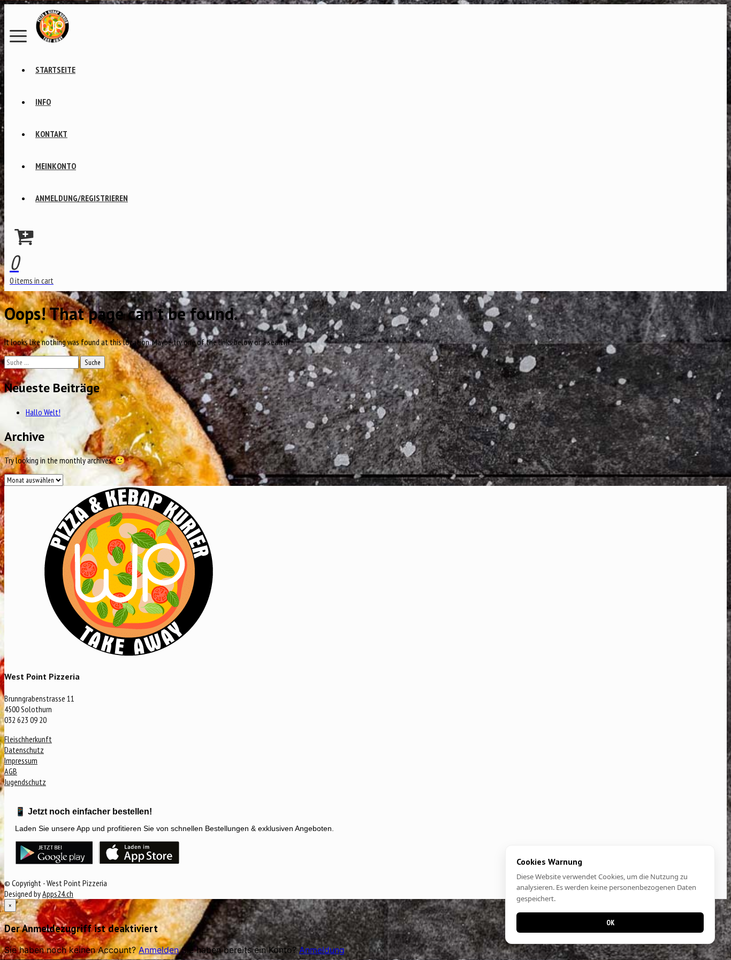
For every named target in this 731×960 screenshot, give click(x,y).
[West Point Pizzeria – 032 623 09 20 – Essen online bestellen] (52, 39)
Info (43, 101)
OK (610, 922)
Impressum (20, 760)
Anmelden (159, 949)
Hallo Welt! (43, 412)
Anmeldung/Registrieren (81, 198)
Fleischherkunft (28, 739)
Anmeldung (322, 949)
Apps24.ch (57, 893)
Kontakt (51, 133)
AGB (10, 771)
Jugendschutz (25, 781)
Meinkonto (55, 166)
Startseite (55, 69)
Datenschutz (24, 749)
